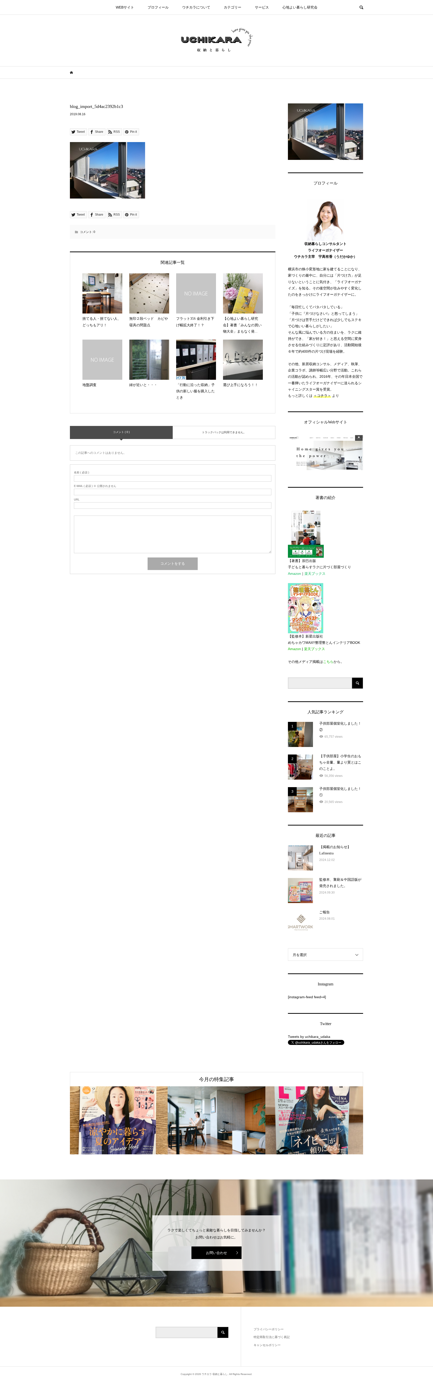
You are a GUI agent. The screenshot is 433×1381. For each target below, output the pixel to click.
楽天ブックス (315, 574)
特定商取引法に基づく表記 (272, 1337)
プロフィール (158, 7)
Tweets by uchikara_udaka (309, 1037)
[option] (119, 1120)
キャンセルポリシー (267, 1345)
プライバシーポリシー (269, 1329)
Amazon (294, 574)
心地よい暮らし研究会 (299, 7)
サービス (262, 7)
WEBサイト (125, 7)
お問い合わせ (216, 1253)
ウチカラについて (196, 7)
